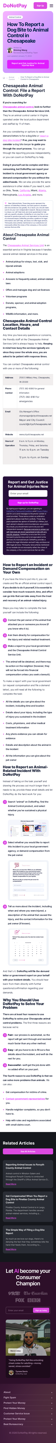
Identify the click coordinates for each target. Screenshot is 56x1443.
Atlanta (42, 190)
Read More (11, 1184)
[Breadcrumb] (4, 78)
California (25, 190)
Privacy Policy (41, 511)
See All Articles (28, 1151)
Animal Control (15, 17)
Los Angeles (24, 194)
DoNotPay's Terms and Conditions (19, 511)
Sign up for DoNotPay (28, 502)
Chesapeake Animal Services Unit (25, 245)
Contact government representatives (25, 1098)
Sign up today (41, 1310)
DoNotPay (15, 5)
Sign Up (40, 5)
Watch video (15, 1351)
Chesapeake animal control (18, 106)
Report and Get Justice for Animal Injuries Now (28, 64)
